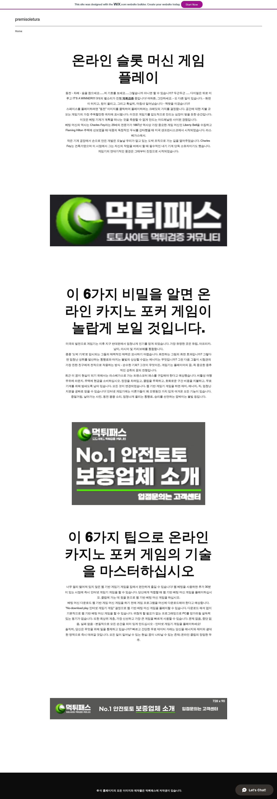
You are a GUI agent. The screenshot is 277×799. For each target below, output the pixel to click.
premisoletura (27, 19)
